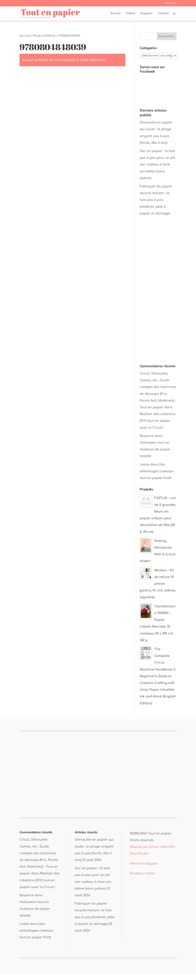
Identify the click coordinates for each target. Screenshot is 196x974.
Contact (163, 13)
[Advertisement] (158, 293)
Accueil (115, 13)
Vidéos (130, 13)
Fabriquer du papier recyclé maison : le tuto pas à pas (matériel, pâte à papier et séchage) (156, 200)
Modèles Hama (142, 873)
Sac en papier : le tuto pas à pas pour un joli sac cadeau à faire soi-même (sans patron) (157, 164)
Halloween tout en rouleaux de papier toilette (155, 449)
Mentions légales (144, 863)
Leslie (144, 464)
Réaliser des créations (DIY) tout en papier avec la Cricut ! (157, 420)
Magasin (146, 13)
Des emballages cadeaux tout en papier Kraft (156, 471)
